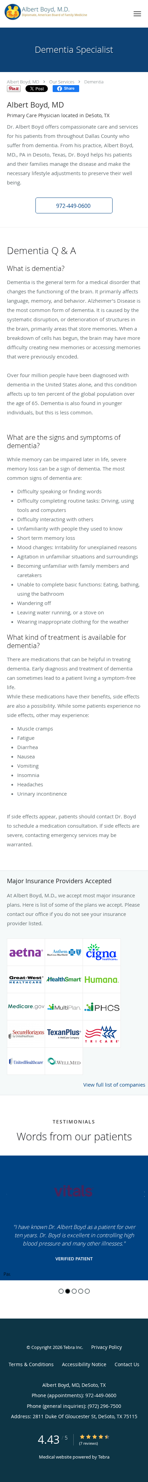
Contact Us (127, 1364)
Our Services (61, 82)
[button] (137, 13)
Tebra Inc (72, 1347)
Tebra (103, 1457)
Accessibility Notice (84, 1364)
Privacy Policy (106, 1347)
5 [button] (87, 1291)
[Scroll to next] (143, 1193)
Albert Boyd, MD (23, 82)
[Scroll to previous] (5, 1193)
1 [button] (61, 1291)
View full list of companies (114, 1084)
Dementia (94, 82)
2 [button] (68, 1291)
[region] (74, 1218)
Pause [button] (6, 1274)
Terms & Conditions (31, 1364)
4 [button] (81, 1291)
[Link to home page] (61, 12)
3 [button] (74, 1291)
